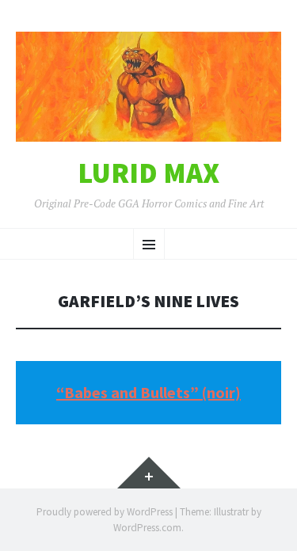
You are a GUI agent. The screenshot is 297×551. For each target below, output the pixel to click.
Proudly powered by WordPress (104, 512)
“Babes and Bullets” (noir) (148, 392)
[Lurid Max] (148, 87)
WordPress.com (147, 527)
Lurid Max (148, 173)
